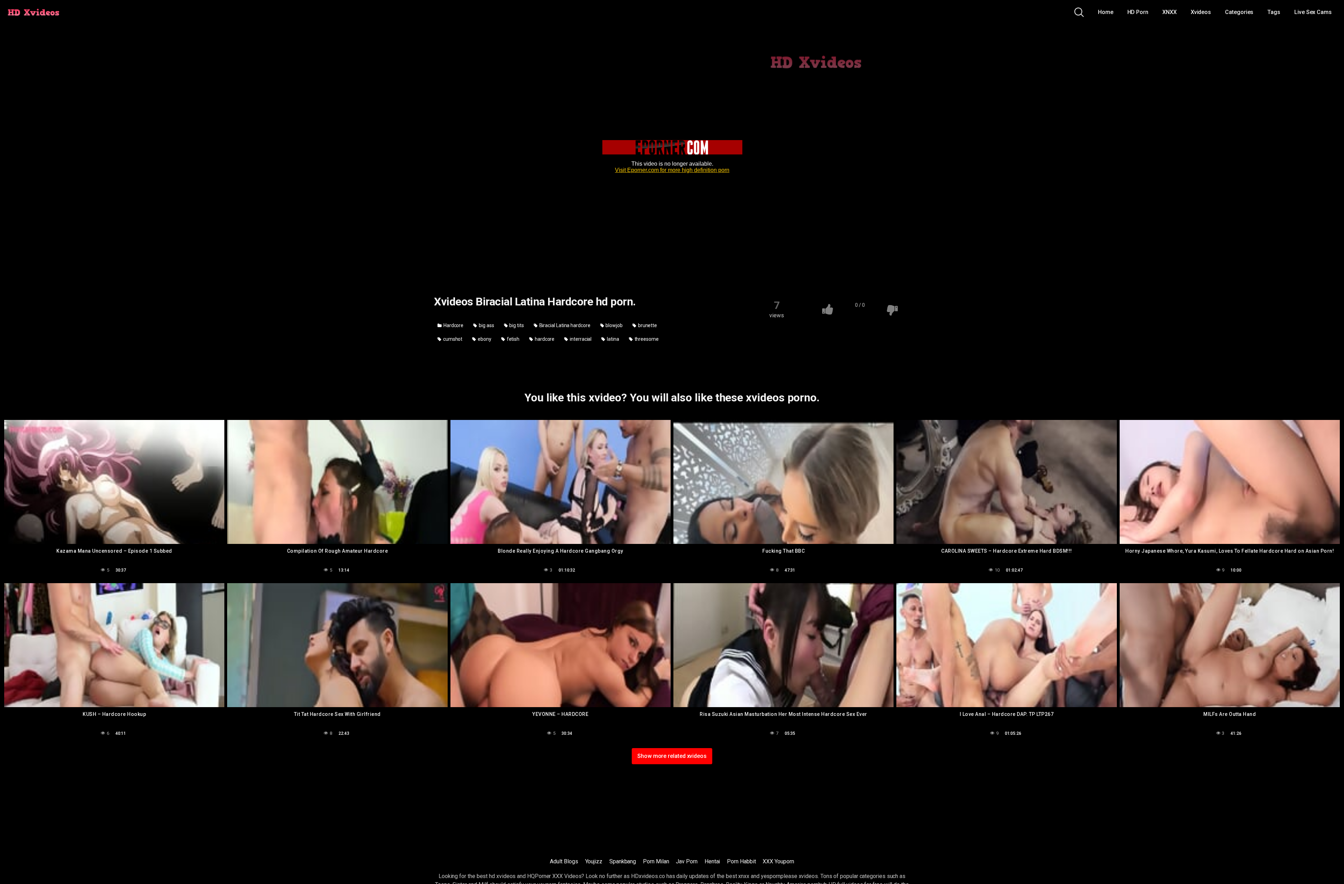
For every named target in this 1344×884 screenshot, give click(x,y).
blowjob (614, 325)
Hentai (712, 861)
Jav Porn (686, 861)
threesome (646, 339)
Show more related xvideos (672, 756)
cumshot (452, 339)
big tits (516, 325)
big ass (486, 325)
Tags (1273, 12)
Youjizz (593, 861)
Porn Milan (656, 861)
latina (612, 339)
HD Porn (1137, 12)
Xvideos (1201, 12)
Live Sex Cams (1313, 12)
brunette (647, 325)
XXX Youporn (778, 861)
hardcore (544, 339)
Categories (1239, 12)
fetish (512, 339)
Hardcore (452, 325)
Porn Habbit (741, 861)
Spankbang (622, 861)
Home (1105, 12)
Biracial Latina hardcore (564, 325)
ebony (484, 339)
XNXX (1169, 12)
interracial (580, 339)
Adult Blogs (564, 861)
